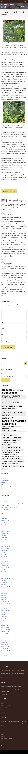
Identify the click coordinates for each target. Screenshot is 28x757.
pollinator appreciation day (9, 454)
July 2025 (3, 524)
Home (2, 703)
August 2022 (4, 569)
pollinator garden (8, 456)
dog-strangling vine (7, 410)
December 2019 (5, 603)
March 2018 (4, 644)
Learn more (4, 677)
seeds (4, 463)
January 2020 (5, 601)
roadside (10, 461)
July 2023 (3, 554)
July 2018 (3, 636)
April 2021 (4, 582)
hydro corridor (7, 428)
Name (3, 322)
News (2, 484)
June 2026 (4, 518)
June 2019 (4, 616)
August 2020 (4, 593)
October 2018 (5, 631)
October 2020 (5, 591)
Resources (4, 709)
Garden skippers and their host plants (11, 500)
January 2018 (4, 648)
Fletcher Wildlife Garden (12, 414)
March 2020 (4, 597)
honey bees (18, 426)
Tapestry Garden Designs (8, 174)
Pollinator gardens (6, 705)
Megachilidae (6, 440)
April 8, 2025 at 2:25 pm (6, 216)
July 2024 (3, 535)
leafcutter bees (9, 435)
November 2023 (5, 548)
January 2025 (4, 533)
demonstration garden (9, 408)
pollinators (19, 456)
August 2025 (4, 522)
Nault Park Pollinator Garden (9, 507)
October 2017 (5, 655)
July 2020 (3, 595)
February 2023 (5, 563)
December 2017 (5, 650)
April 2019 (4, 621)
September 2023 (5, 550)
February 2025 (5, 531)
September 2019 (5, 610)
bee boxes (7, 390)
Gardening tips (5, 480)
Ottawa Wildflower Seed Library (12, 450)
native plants (11, 447)
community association (8, 404)
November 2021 (5, 578)
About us (3, 712)
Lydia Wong (7, 438)
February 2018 (5, 646)
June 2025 (4, 527)
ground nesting (8, 426)
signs (9, 463)
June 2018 (4, 638)
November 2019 (5, 606)
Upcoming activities (6, 707)
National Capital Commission (9, 442)
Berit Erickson (18, 390)
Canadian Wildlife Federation (11, 397)
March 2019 (4, 623)
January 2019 (4, 625)
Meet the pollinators (6, 482)
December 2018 (5, 627)
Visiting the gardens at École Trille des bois (13, 504)
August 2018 (4, 633)
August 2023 (4, 552)
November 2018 (5, 629)
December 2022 (5, 567)
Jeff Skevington (22, 431)
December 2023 (5, 546)
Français (25, 1)
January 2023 (5, 565)
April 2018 (4, 642)
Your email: (4, 373)
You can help (4, 491)
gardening (7, 418)
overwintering (8, 452)
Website (3, 334)
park (17, 452)
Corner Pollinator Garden (12, 406)
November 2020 (5, 589)
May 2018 (3, 640)
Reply (2, 259)
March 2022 (4, 574)
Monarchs (16, 440)
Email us (3, 725)
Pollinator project (6, 486)
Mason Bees (17, 438)
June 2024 (4, 537)
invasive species (9, 431)
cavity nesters (6, 400)
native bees (7, 444)
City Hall (16, 400)
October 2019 (5, 608)
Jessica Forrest (6, 433)
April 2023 (4, 559)
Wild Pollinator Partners (7, 6)
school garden (19, 461)
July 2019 (3, 614)
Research (3, 488)
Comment (4, 308)
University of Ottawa (13, 466)
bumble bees (9, 393)
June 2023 (4, 556)
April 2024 (4, 542)
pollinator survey (11, 459)
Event (2, 478)
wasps (4, 469)
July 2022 (3, 571)
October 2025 (5, 520)
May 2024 (4, 539)
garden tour (9, 424)
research (4, 461)
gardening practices (14, 421)
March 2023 (4, 561)
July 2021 (3, 580)
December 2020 (5, 586)
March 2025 (4, 529)
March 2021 (4, 584)
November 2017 (5, 653)
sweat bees (15, 463)
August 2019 (4, 612)
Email (3, 328)
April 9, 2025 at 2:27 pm (6, 264)
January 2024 (5, 544)
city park (16, 402)
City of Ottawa (7, 402)
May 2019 (3, 618)
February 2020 (5, 599)
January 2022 (5, 576)
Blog (2, 710)
